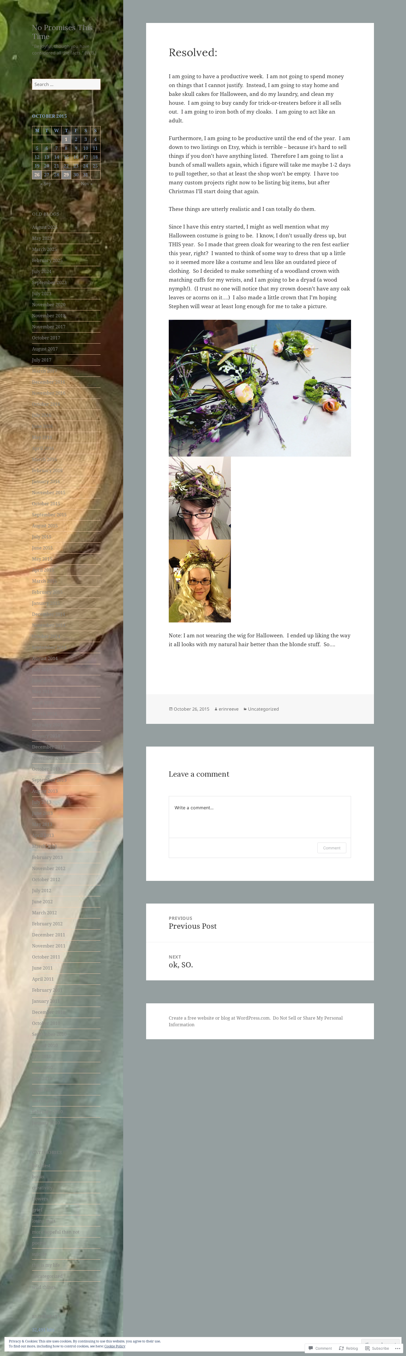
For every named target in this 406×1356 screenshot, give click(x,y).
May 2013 (42, 824)
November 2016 (48, 393)
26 (37, 175)
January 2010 (46, 1123)
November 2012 (48, 868)
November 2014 (48, 625)
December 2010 (48, 1012)
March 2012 (44, 913)
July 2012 (41, 891)
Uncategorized (47, 1276)
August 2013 (45, 791)
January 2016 (46, 481)
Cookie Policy (114, 1346)
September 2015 (49, 515)
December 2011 (48, 935)
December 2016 (48, 382)
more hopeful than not (56, 1232)
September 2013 (49, 780)
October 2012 (46, 879)
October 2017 (46, 338)
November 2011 (48, 946)
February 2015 (47, 592)
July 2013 (41, 802)
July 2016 (41, 415)
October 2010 (46, 1023)
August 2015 (45, 526)
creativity (42, 1188)
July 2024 (41, 271)
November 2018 (48, 316)
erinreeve (229, 709)
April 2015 (43, 570)
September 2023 (49, 282)
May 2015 (42, 559)
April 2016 (43, 448)
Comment (332, 847)
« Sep (45, 183)
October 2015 (46, 504)
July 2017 (41, 360)
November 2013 (48, 758)
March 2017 (44, 371)
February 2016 (47, 470)
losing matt (44, 1221)
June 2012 (42, 902)
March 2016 (44, 459)
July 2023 (41, 293)
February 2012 (47, 924)
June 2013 (42, 813)
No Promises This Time (62, 32)
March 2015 (44, 581)
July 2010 (41, 1056)
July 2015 (41, 537)
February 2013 (47, 857)
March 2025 (44, 249)
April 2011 (43, 979)
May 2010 (42, 1078)
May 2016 (42, 437)
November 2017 (48, 327)
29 (66, 175)
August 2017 (45, 349)
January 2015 (46, 603)
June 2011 (42, 968)
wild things (44, 1287)
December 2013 (48, 747)
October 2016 (46, 404)
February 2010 (47, 1112)
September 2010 (49, 1034)
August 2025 (45, 227)
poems (39, 1243)
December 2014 (48, 614)
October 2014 (46, 636)
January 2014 (46, 736)
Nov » (87, 183)
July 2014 (41, 669)
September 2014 (49, 647)
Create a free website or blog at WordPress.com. (220, 1018)
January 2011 (46, 1001)
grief (37, 1210)
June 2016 (42, 426)
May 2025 (42, 238)
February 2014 (47, 725)
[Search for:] (66, 84)
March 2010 (44, 1101)
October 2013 (46, 769)
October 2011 (46, 957)
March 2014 (44, 714)
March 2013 (44, 846)
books (38, 1177)
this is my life (46, 1265)
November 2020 (48, 305)
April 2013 (43, 835)
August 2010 (45, 1045)
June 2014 (42, 680)
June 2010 (42, 1067)
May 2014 (42, 692)
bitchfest (41, 1166)
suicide (39, 1254)
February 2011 (47, 990)
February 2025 (47, 260)
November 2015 (48, 492)
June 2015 (42, 548)
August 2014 (45, 658)
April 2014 (43, 703)
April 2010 (43, 1090)
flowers (40, 1199)
